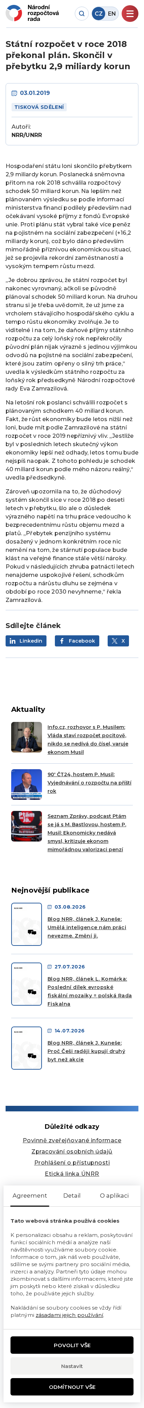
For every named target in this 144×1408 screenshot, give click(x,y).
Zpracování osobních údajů (72, 1151)
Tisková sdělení (39, 107)
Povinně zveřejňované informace (72, 1140)
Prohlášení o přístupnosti (72, 1162)
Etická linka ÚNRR (72, 1173)
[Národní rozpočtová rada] (32, 13)
